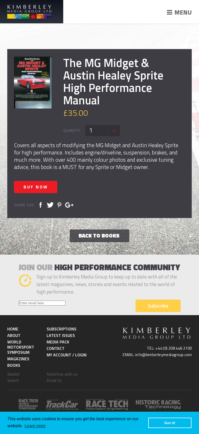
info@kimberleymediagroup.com (163, 355)
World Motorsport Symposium (20, 347)
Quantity (71, 130)
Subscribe (158, 305)
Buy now (36, 187)
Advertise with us (62, 374)
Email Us (54, 380)
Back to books (99, 235)
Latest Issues (61, 335)
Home (12, 329)
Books (13, 365)
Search (13, 380)
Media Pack (58, 342)
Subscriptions (61, 329)
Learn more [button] (35, 426)
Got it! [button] (169, 423)
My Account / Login (67, 355)
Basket (13, 374)
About (13, 335)
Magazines (18, 359)
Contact (56, 348)
